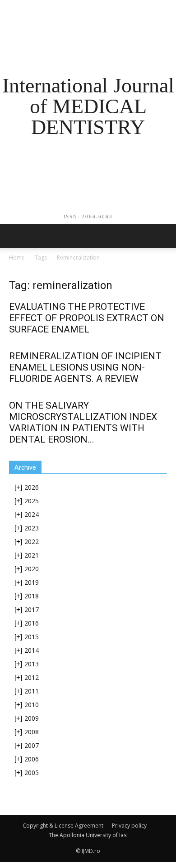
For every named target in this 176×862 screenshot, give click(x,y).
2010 (31, 704)
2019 (31, 582)
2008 (31, 731)
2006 (31, 759)
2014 (31, 650)
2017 (31, 609)
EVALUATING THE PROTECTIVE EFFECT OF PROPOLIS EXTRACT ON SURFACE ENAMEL (86, 318)
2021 (31, 555)
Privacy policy (129, 825)
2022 (31, 541)
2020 (31, 568)
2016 (31, 623)
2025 (31, 500)
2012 (31, 677)
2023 (31, 528)
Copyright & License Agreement (63, 825)
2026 (31, 487)
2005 (31, 772)
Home (17, 257)
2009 (31, 718)
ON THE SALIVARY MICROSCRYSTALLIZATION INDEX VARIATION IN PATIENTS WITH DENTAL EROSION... (83, 422)
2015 (31, 636)
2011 (31, 691)
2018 (31, 596)
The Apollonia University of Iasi (88, 835)
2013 (31, 664)
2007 (31, 745)
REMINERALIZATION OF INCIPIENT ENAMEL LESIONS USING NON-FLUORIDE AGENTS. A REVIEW (85, 367)
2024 (31, 514)
